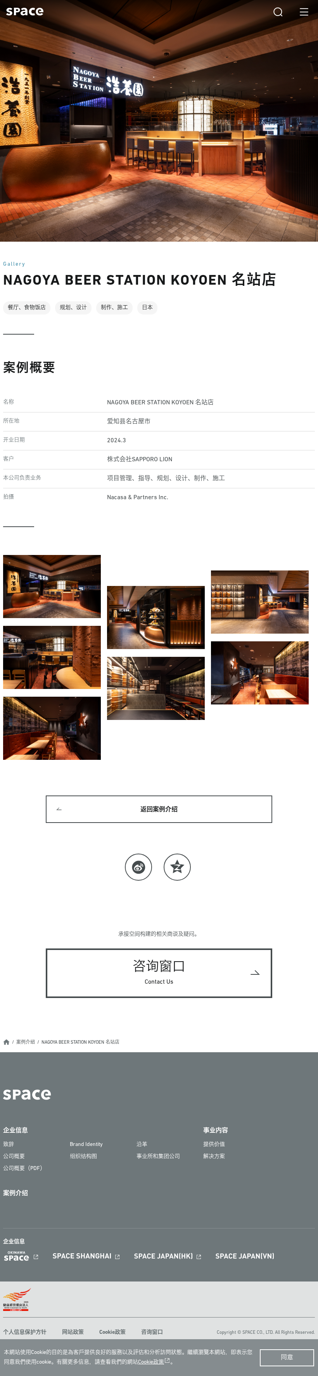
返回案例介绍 (159, 810)
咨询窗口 (152, 1332)
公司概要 (14, 1157)
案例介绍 (25, 1042)
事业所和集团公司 (158, 1157)
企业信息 (15, 1131)
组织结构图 (83, 1157)
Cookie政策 (112, 1332)
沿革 (142, 1145)
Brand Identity (86, 1145)
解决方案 (214, 1157)
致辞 (8, 1145)
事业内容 (215, 1131)
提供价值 (214, 1145)
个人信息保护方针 (25, 1332)
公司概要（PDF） (24, 1169)
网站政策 (73, 1332)
